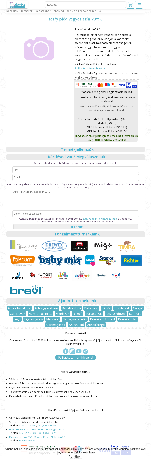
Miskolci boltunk (18, 437)
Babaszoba (42, 11)
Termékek (27, 11)
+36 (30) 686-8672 (46, 432)
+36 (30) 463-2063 (46, 425)
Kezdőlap (12, 11)
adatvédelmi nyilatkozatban (100, 218)
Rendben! (75, 456)
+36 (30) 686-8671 (28, 440)
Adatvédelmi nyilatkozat (82, 452)
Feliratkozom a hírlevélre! (75, 357)
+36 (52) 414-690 (27, 425)
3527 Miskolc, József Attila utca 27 (46, 437)
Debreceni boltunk (19, 429)
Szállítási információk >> (91, 68)
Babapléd (58, 11)
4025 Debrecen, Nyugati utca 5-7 (48, 429)
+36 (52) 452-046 (27, 432)
